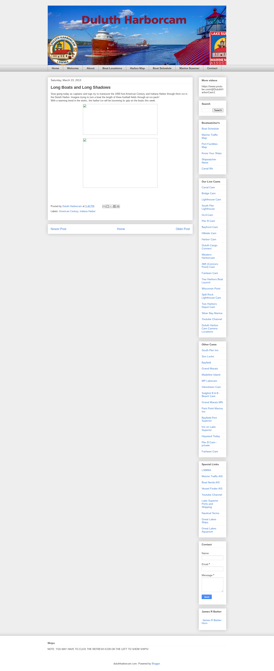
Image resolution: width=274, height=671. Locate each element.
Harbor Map (137, 68)
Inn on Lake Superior (209, 428)
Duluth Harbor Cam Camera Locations (210, 328)
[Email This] (104, 206)
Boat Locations (112, 68)
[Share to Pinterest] (118, 206)
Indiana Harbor (87, 211)
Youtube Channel (212, 319)
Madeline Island (211, 374)
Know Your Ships (212, 153)
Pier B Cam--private (209, 444)
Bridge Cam (209, 193)
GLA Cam (207, 214)
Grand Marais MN (212, 402)
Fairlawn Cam (210, 273)
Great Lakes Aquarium (209, 530)
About (91, 68)
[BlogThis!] (107, 206)
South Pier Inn (210, 350)
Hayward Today (211, 436)
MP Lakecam (209, 380)
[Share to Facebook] (114, 206)
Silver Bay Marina (212, 313)
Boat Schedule (162, 68)
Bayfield (206, 362)
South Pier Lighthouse (208, 207)
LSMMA (206, 470)
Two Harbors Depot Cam (209, 305)
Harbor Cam (209, 239)
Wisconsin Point (211, 288)
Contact (212, 68)
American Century (68, 211)
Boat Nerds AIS (211, 482)
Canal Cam (208, 187)
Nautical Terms (210, 513)
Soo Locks (208, 356)
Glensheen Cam (211, 386)
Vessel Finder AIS (212, 488)
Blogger (156, 663)
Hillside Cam (209, 233)
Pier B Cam (208, 220)
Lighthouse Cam (211, 199)
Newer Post (58, 229)
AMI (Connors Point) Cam (210, 265)
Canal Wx (207, 168)
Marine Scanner (189, 68)
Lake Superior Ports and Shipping (210, 503)
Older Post (183, 229)
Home (55, 68)
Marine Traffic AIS (212, 476)
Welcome (73, 68)
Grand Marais (210, 368)
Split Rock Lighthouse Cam (211, 296)
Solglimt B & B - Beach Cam (211, 395)
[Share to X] (111, 206)
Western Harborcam (208, 256)
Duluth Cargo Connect (209, 247)
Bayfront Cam (210, 227)
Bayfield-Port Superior (209, 419)
